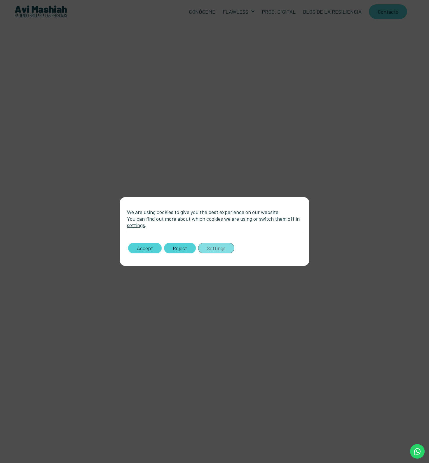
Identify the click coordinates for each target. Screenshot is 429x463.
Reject (180, 248)
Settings (216, 248)
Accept (145, 248)
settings (136, 225)
